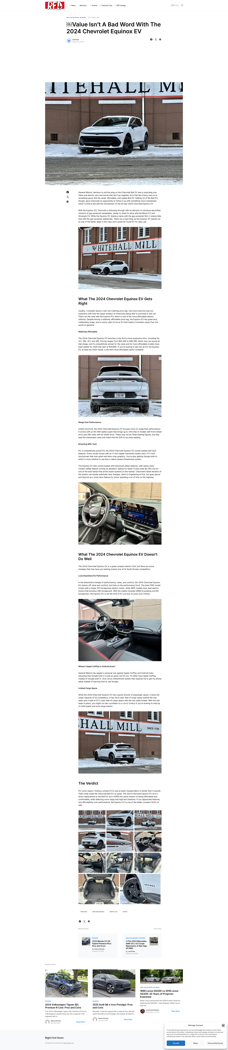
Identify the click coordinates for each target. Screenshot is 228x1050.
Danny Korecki (56, 1021)
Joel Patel (75, 40)
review (125, 911)
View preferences (215, 1043)
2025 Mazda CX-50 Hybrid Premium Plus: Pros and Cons (102, 943)
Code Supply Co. (68, 1043)
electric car (113, 911)
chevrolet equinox (98, 911)
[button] (223, 1025)
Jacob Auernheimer (152, 1010)
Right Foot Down (54, 1037)
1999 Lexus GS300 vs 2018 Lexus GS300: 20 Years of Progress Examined (159, 993)
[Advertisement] (114, 64)
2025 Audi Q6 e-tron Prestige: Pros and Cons (113, 1006)
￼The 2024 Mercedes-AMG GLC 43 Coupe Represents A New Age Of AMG (136, 944)
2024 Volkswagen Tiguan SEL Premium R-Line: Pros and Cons (63, 1006)
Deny (195, 1043)
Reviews (83, 17)
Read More (80, 1022)
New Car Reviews (72, 17)
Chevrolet (83, 911)
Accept (176, 1043)
